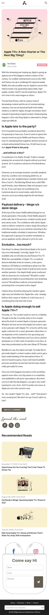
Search (46, 3)
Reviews (42, 65)
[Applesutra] (25, 3)
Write (28, 603)
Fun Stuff (23, 464)
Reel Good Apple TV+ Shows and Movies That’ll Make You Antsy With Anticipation (22, 534)
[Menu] (3, 3)
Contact (36, 603)
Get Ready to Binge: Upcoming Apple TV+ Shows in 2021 (23, 501)
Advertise (20, 603)
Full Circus (37, 612)
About (13, 603)
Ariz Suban (11, 63)
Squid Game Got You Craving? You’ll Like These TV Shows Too (23, 468)
